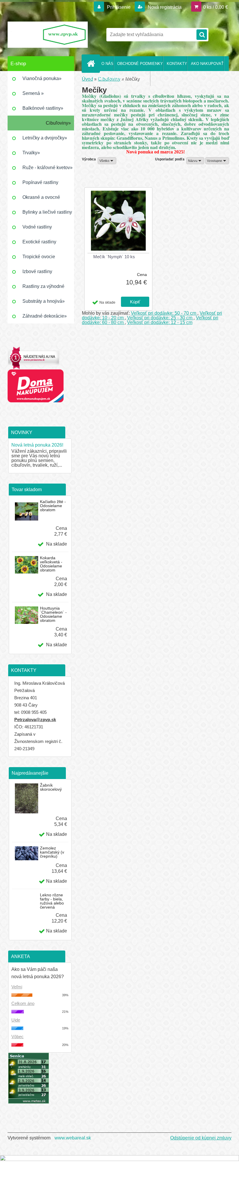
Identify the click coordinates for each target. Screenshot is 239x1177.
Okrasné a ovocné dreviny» (41, 200)
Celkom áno (22, 1003)
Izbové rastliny (37, 271)
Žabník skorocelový (51, 787)
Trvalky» (31, 152)
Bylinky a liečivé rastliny (47, 212)
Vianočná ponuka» (41, 78)
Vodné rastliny (37, 226)
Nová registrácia (164, 7)
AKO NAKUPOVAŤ (207, 63)
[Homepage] (92, 63)
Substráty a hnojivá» (43, 301)
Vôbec (17, 1036)
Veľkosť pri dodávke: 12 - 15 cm (159, 322)
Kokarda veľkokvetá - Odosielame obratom (51, 564)
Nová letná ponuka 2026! (37, 445)
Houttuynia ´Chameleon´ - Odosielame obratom (53, 614)
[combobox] (195, 160)
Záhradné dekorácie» (44, 316)
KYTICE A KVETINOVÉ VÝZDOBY (120, 78)
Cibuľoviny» (58, 123)
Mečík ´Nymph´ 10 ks (114, 256)
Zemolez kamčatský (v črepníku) (52, 852)
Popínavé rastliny (40, 182)
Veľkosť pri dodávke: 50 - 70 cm (164, 313)
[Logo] (48, 34)
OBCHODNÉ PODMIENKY (140, 63)
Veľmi (16, 986)
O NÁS (107, 63)
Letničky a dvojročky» (44, 137)
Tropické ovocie (38, 256)
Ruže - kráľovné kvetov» (47, 167)
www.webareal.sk (73, 1137)
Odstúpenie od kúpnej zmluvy (200, 1137)
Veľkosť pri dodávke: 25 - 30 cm (160, 317)
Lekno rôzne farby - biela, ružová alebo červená (52, 901)
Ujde (15, 1019)
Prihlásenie (119, 7)
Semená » (33, 93)
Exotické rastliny (39, 241)
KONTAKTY (177, 63)
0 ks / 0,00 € (215, 7)
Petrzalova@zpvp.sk (35, 719)
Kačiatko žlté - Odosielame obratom (53, 506)
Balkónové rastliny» (42, 108)
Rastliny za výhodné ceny (43, 289)
